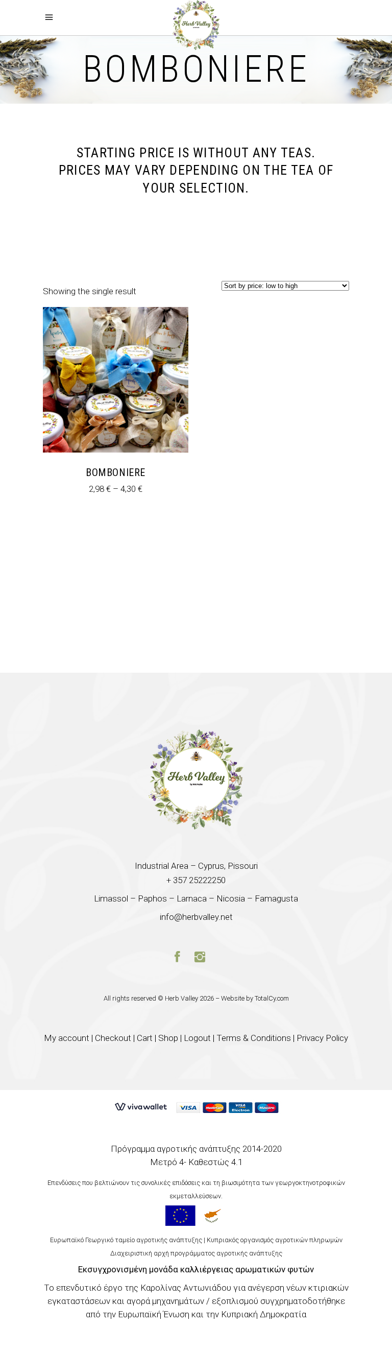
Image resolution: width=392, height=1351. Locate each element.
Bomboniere (115, 472)
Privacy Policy (322, 1038)
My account (66, 1038)
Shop (168, 1038)
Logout (197, 1038)
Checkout (113, 1038)
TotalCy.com (272, 998)
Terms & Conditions (253, 1038)
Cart (145, 1038)
